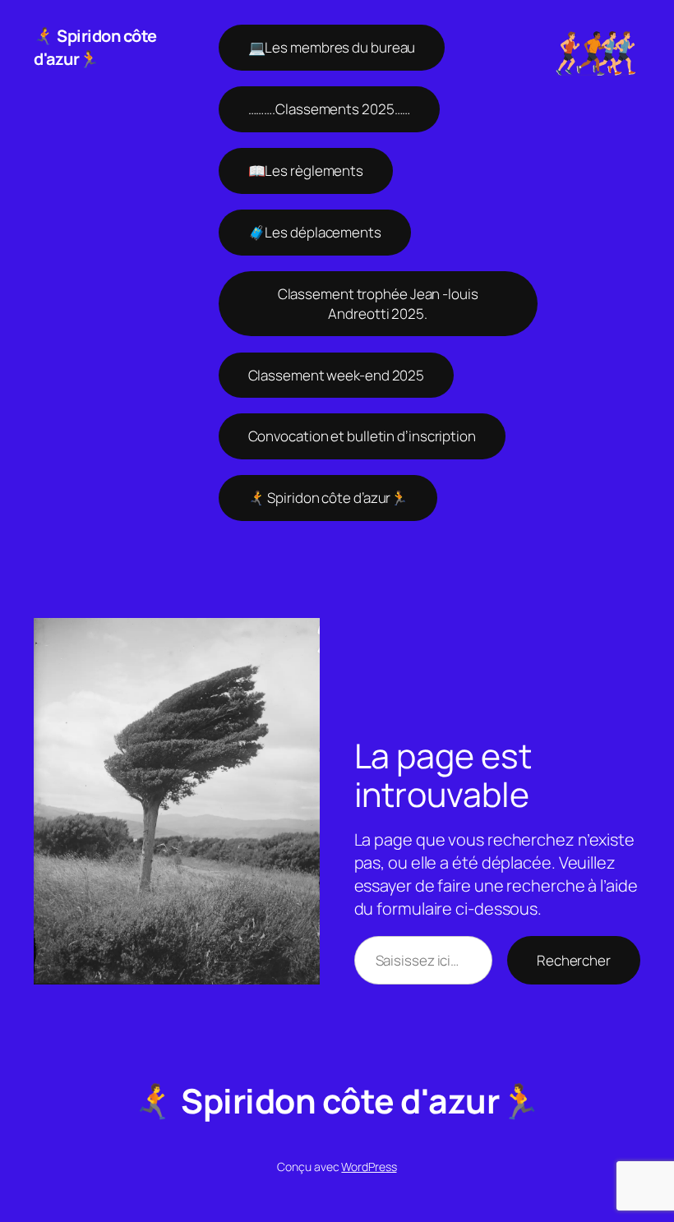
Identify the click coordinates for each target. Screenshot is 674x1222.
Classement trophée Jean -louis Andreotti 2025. (378, 303)
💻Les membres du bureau (332, 47)
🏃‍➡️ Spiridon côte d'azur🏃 (95, 47)
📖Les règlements (306, 170)
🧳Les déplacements (314, 232)
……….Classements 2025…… (329, 108)
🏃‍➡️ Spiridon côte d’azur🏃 (328, 497)
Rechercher (574, 960)
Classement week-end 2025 (336, 375)
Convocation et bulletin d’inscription (362, 436)
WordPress (368, 1166)
